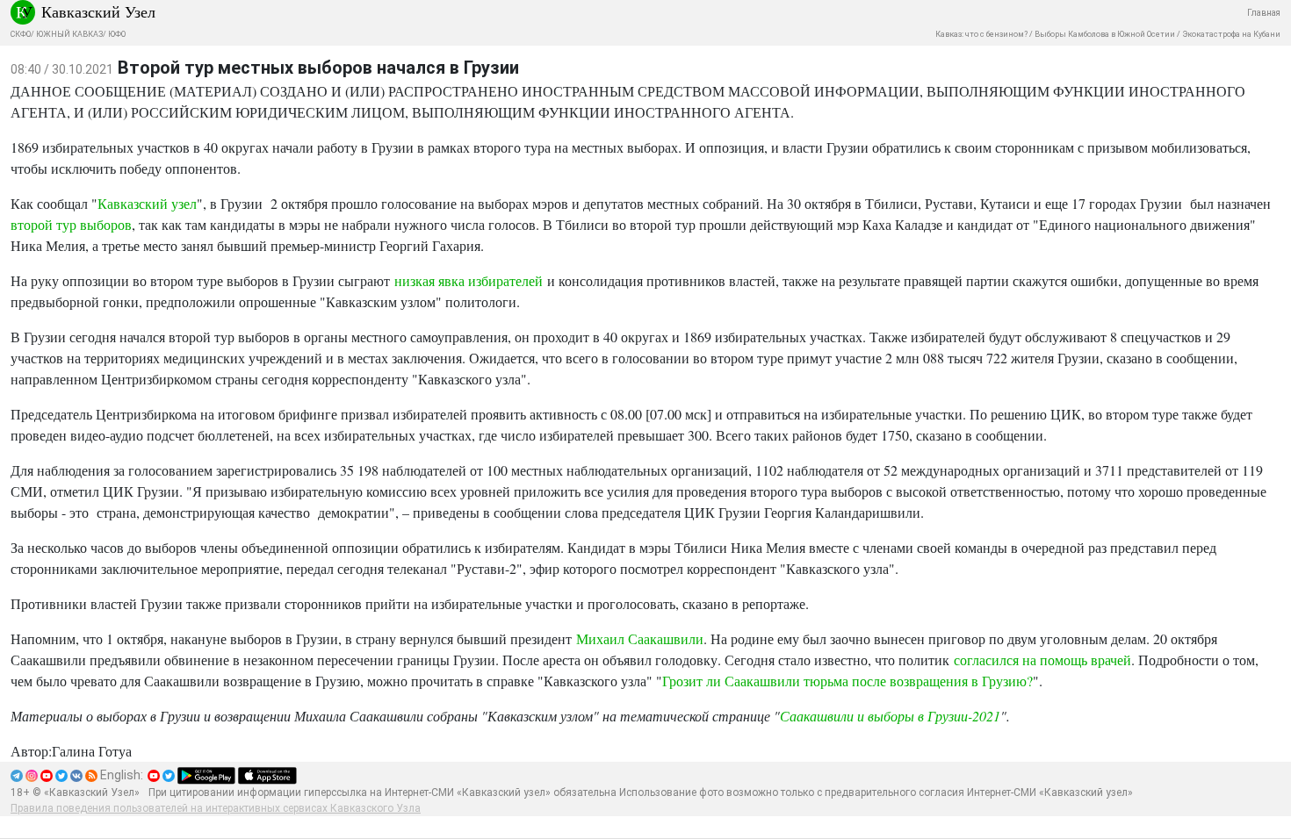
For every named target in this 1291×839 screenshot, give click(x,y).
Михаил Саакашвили (639, 638)
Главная (1263, 13)
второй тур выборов (71, 224)
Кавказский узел (147, 203)
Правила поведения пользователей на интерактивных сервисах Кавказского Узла (216, 808)
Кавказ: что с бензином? (981, 34)
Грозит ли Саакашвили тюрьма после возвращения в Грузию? (847, 680)
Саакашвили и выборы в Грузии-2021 (890, 715)
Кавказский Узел (98, 11)
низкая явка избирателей (466, 280)
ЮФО (117, 34)
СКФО (21, 34)
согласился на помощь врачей (1042, 659)
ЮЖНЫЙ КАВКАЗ (69, 34)
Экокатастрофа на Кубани (1231, 34)
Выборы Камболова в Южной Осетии (1105, 34)
